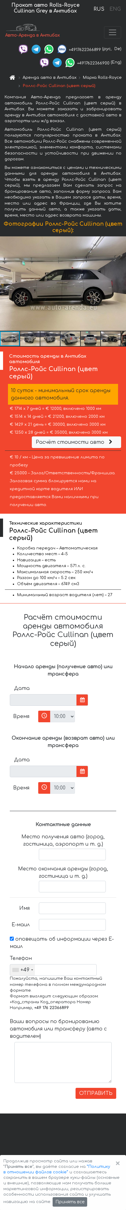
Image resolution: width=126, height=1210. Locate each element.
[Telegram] (36, 49)
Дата (22, 688)
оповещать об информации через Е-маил (62, 942)
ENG (114, 9)
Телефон (21, 958)
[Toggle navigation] (112, 32)
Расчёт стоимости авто (71, 442)
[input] (43, 700)
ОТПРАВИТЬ (96, 1093)
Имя (24, 908)
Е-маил (21, 925)
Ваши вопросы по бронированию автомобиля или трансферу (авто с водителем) (58, 1029)
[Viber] (23, 49)
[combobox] (22, 969)
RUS (99, 9)
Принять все (69, 1202)
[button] (30, 339)
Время (21, 716)
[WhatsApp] (49, 49)
